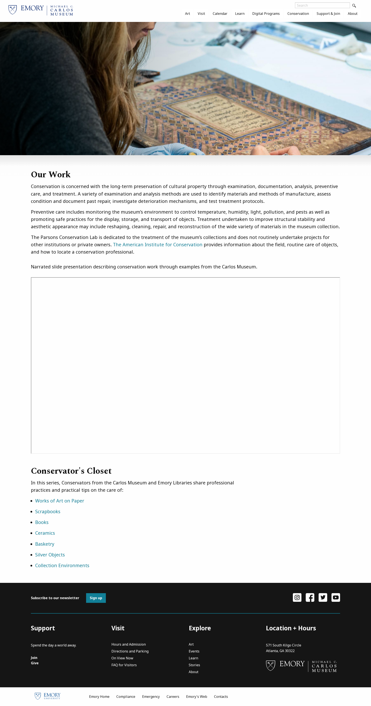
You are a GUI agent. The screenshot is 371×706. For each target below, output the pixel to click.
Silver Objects (50, 554)
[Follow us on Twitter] (323, 597)
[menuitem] (187, 13)
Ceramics (45, 533)
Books (42, 522)
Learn (240, 13)
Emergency (151, 696)
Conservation (298, 13)
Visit (201, 13)
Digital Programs (266, 13)
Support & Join (328, 13)
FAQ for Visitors (124, 665)
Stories (194, 665)
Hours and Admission (128, 645)
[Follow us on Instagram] (297, 597)
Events (194, 651)
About (352, 13)
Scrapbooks (47, 511)
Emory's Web (196, 696)
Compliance (125, 696)
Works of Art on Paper (59, 501)
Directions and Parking (130, 651)
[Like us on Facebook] (310, 597)
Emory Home (99, 696)
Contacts (221, 696)
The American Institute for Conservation (157, 244)
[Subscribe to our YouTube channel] (335, 597)
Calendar (220, 13)
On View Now (122, 658)
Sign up (96, 598)
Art (187, 13)
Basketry (44, 544)
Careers (173, 696)
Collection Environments (62, 565)
